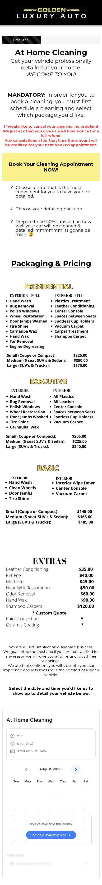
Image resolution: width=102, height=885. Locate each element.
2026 (57, 769)
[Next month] (76, 769)
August (45, 769)
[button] (28, 744)
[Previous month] (26, 769)
